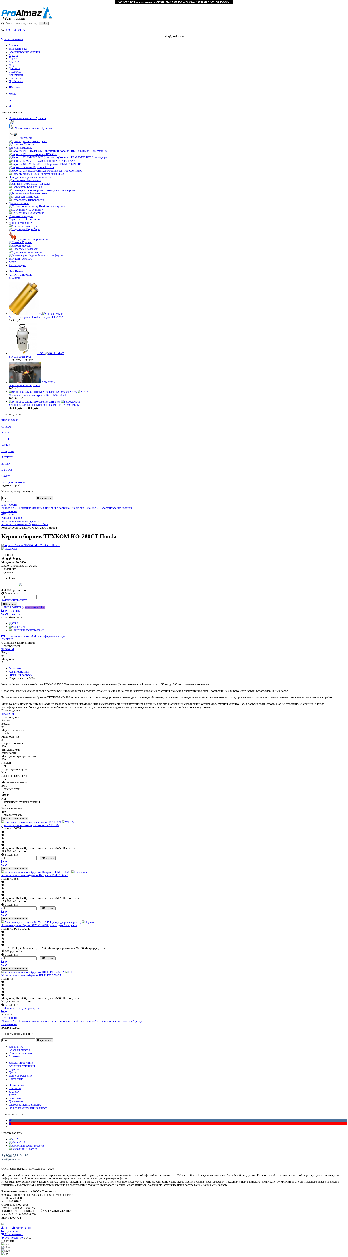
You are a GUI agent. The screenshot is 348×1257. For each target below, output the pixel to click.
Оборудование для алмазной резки (30, 177)
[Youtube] (10, 1123)
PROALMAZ (9, 420)
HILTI (5, 438)
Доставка (14, 68)
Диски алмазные (19, 203)
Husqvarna (7, 451)
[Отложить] (4, 864)
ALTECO (7, 457)
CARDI (6, 426)
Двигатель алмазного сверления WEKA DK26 (30, 825)
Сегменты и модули (21, 216)
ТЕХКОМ (7, 649)
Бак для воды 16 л (20, 356)
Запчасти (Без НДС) (21, 258)
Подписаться (44, 498)
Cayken (5, 475)
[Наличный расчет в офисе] (26, 629)
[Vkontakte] (10, 1120)
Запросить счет (18, 48)
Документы (16, 74)
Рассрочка (15, 71)
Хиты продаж (17, 265)
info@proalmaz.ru (10, 1159)
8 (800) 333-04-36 (14, 1155)
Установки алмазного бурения (27, 118)
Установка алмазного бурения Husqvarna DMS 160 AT (34, 875)
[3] (10, 558)
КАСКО (14, 61)
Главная (13, 45)
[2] (6, 558)
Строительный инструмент (25, 219)
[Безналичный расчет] (23, 1148)
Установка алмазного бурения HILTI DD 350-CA (31, 975)
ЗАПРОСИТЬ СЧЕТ (14, 600)
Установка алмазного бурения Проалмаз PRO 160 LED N (44, 404)
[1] (3, 558)
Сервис (13, 58)
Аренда (13, 55)
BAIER (5, 463)
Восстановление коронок (24, 51)
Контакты (15, 78)
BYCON (6, 469)
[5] (17, 558)
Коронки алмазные (20, 147)
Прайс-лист (16, 81)
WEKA (5, 445)
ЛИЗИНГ (7, 639)
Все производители (13, 482)
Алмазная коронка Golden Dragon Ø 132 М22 (36, 317)
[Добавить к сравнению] (4, 861)
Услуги (13, 65)
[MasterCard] (17, 626)
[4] (13, 558)
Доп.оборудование (20, 222)
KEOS (5, 432)
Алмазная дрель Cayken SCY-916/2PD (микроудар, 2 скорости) (39, 925)
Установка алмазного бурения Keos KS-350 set (37, 395)
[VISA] (13, 623)
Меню (12, 93)
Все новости (9, 504)
